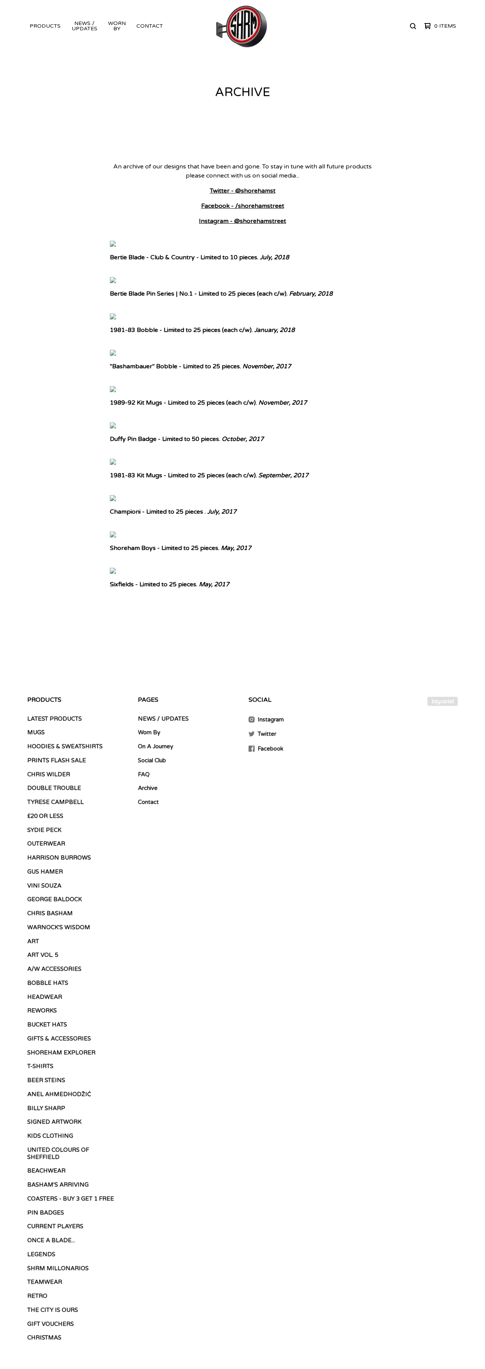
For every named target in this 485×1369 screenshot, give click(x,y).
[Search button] (413, 26)
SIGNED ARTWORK (54, 1121)
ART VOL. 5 (42, 955)
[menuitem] (45, 26)
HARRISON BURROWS (59, 857)
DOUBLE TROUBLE (54, 788)
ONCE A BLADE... (51, 1240)
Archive (148, 788)
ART (33, 941)
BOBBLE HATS (47, 983)
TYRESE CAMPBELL (55, 802)
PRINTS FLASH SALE (56, 760)
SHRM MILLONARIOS (58, 1268)
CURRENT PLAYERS (55, 1226)
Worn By (117, 26)
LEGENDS (41, 1254)
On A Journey (155, 746)
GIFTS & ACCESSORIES (59, 1038)
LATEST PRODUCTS (54, 718)
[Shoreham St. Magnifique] (241, 26)
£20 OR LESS (45, 816)
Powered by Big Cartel (442, 701)
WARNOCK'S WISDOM (58, 927)
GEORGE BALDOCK (54, 899)
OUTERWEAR (46, 843)
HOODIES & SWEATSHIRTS (65, 746)
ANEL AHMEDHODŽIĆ (59, 1094)
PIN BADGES (45, 1212)
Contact (149, 26)
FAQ (144, 774)
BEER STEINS (46, 1080)
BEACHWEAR (46, 1170)
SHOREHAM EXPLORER (61, 1052)
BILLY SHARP (46, 1108)
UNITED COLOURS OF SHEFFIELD (58, 1153)
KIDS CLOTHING (50, 1135)
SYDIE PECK (44, 830)
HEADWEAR (44, 997)
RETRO (37, 1296)
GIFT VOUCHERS (50, 1324)
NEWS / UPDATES (84, 26)
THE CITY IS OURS (52, 1310)
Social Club (152, 760)
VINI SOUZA (44, 885)
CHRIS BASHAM (50, 913)
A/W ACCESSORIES (54, 969)
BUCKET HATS (47, 1024)
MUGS (36, 732)
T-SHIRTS (40, 1066)
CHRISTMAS (44, 1337)
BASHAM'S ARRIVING (58, 1184)
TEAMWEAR (44, 1282)
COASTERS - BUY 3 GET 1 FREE (70, 1198)
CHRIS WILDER (48, 774)
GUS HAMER (45, 871)
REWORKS (42, 1010)
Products (45, 26)
